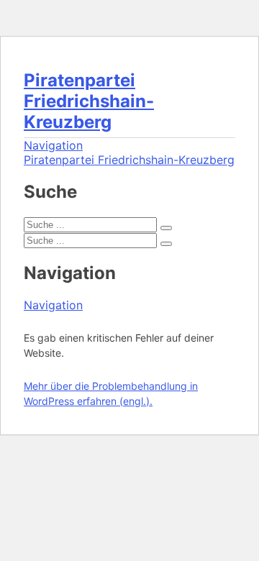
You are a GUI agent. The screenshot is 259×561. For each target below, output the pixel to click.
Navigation (53, 145)
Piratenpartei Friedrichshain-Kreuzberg (89, 101)
